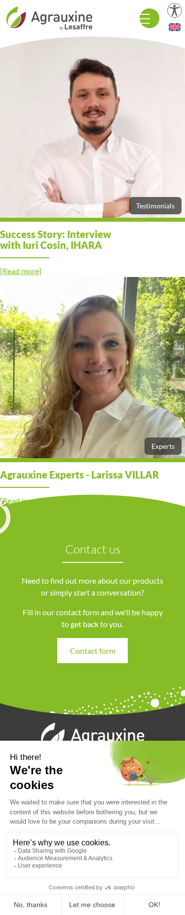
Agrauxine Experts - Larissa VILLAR (79, 474)
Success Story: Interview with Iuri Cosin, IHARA (55, 239)
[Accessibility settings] (175, 10)
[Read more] (20, 271)
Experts (163, 446)
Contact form (92, 650)
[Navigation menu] (149, 18)
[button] (174, 27)
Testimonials (155, 205)
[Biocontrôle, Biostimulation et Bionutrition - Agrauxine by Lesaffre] (49, 17)
